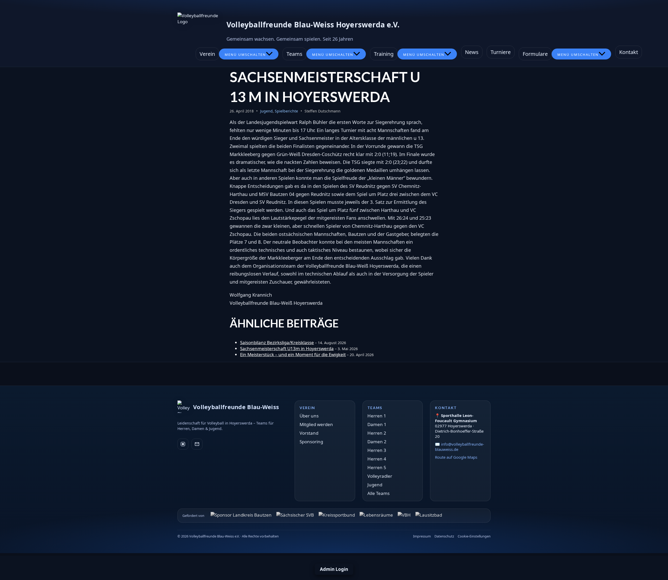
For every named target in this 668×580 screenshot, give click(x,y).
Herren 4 (376, 459)
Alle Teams (378, 493)
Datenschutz (444, 536)
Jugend (266, 111)
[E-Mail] (197, 444)
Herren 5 (376, 467)
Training (383, 53)
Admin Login (334, 569)
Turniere (501, 52)
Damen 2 (376, 442)
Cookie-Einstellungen (474, 536)
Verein (207, 53)
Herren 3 (376, 450)
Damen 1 (376, 424)
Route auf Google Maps (456, 457)
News (472, 52)
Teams (294, 53)
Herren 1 (376, 416)
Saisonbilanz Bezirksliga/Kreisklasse (277, 342)
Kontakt (628, 52)
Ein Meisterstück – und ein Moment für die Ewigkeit (293, 354)
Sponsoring (311, 442)
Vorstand (309, 433)
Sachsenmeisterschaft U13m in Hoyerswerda (287, 348)
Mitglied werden (316, 424)
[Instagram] (182, 444)
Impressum (422, 536)
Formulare (535, 53)
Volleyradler (379, 476)
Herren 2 (376, 433)
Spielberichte (286, 111)
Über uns (309, 416)
